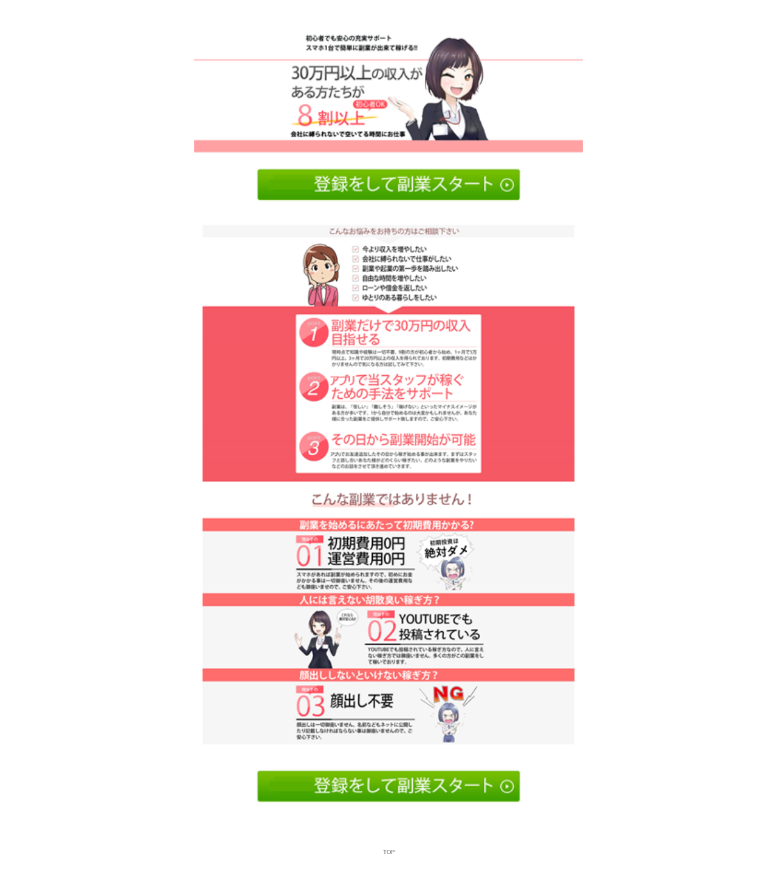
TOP (389, 851)
